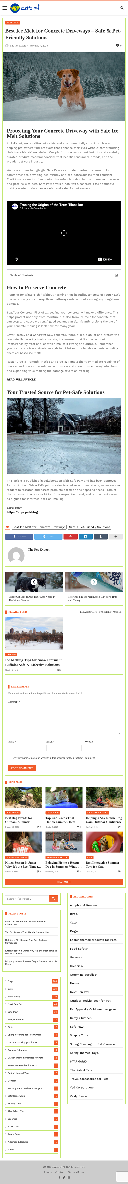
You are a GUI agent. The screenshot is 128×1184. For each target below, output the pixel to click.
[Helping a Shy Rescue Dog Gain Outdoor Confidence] (104, 797)
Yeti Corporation (16, 1096)
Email (50, 741)
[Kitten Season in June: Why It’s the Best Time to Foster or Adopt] (23, 842)
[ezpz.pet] (25, 8)
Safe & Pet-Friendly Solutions (89, 527)
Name (12, 741)
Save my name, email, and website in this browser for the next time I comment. (53, 757)
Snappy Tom (14, 1103)
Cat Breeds (53, 813)
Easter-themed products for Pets (25, 1057)
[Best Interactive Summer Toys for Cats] (104, 842)
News (11, 1149)
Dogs (10, 981)
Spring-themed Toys (18, 1073)
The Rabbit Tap (16, 1111)
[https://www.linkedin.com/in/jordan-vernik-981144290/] (69, 1177)
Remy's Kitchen (16, 1019)
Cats (89, 857)
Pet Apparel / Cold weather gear (25, 1088)
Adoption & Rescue (97, 813)
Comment (14, 701)
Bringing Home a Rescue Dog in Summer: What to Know (63, 865)
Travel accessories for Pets (22, 1065)
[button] (116, 275)
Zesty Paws (14, 1134)
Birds (10, 1027)
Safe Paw (12, 22)
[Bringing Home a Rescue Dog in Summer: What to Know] (64, 842)
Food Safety (14, 996)
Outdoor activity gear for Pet (23, 1042)
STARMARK (14, 1126)
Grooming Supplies (18, 1050)
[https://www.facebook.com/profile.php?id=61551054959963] (59, 1177)
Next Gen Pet (15, 1004)
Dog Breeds (12, 813)
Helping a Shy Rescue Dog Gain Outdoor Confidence (104, 820)
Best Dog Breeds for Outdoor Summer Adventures (18, 820)
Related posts (88, 612)
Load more (64, 882)
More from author (110, 612)
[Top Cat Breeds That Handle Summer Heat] (64, 797)
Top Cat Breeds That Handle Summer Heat (60, 820)
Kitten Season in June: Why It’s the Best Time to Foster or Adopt (22, 865)
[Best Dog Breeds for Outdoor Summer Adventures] (23, 797)
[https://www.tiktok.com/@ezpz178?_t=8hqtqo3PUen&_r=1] (64, 1177)
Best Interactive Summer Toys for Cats (102, 864)
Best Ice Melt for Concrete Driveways (39, 527)
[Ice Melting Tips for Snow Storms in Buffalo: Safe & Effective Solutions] (34, 633)
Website (89, 741)
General (12, 1081)
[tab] (88, 612)
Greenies (12, 1119)
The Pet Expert (39, 549)
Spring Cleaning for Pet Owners (24, 1035)
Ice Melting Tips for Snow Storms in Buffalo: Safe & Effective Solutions (33, 662)
